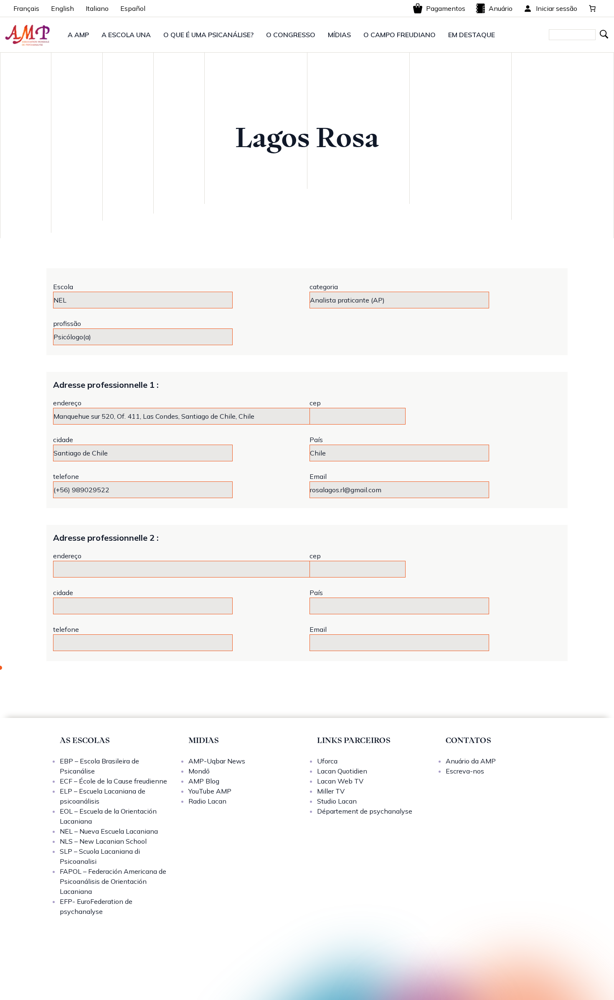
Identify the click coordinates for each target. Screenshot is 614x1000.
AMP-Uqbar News (216, 761)
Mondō (199, 771)
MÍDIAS (339, 35)
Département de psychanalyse (364, 811)
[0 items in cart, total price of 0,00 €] (592, 8)
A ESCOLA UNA (126, 35)
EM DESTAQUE (471, 35)
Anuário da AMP (471, 761)
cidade (63, 439)
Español (132, 8)
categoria (324, 286)
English (62, 8)
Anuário (501, 8)
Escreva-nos (465, 771)
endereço (67, 403)
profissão (67, 323)
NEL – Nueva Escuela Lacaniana (109, 831)
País (316, 439)
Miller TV (331, 791)
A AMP (78, 35)
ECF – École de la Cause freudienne (113, 781)
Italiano (97, 8)
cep (315, 403)
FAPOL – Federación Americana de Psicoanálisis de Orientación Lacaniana (113, 881)
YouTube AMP (209, 791)
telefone (66, 476)
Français (26, 8)
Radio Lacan (207, 801)
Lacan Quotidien (342, 771)
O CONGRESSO (290, 35)
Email (318, 476)
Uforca (327, 761)
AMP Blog (203, 781)
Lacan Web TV (340, 781)
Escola (63, 286)
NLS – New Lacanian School (103, 841)
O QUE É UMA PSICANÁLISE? (208, 35)
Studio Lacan (337, 801)
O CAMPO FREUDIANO (399, 35)
